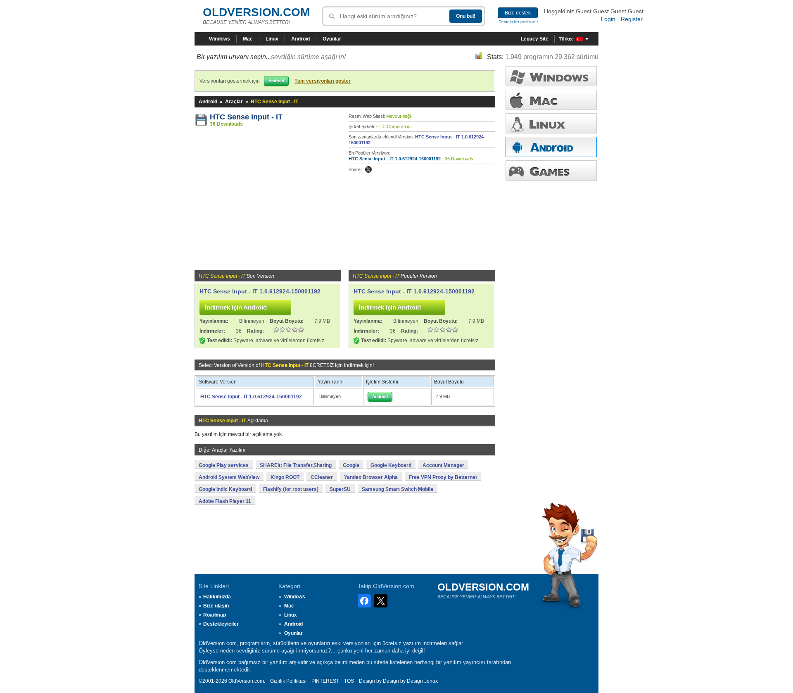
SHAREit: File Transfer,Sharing (296, 465)
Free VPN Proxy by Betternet (443, 477)
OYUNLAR (551, 170)
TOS (349, 681)
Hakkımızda (217, 597)
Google (351, 465)
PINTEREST (325, 681)
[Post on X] (368, 169)
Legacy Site (534, 39)
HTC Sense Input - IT (246, 117)
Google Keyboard (390, 465)
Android (300, 39)
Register (632, 19)
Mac (248, 39)
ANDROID (551, 147)
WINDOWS (551, 76)
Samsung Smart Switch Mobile (397, 489)
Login (608, 19)
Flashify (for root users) (290, 489)
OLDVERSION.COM (256, 12)
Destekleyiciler (221, 624)
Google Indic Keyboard (225, 489)
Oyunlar (332, 39)
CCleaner (322, 477)
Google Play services (224, 465)
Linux (272, 39)
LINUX (551, 123)
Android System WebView (229, 477)
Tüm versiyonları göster (322, 81)
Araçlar (234, 102)
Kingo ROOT (285, 477)
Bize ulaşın (216, 606)
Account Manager (443, 465)
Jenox (431, 681)
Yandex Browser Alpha (371, 477)
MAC (551, 100)
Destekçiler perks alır (518, 21)
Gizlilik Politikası (288, 681)
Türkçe (566, 38)
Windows (219, 39)
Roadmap (214, 615)
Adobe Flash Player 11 (225, 501)
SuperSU (340, 489)
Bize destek (518, 13)
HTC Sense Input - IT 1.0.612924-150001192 (395, 158)
